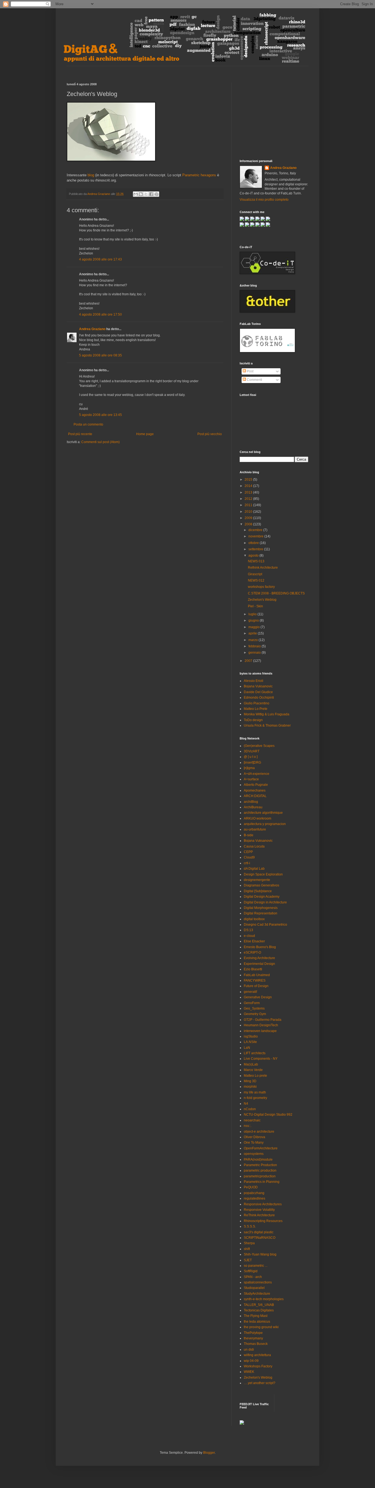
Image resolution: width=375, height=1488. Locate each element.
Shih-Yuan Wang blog (260, 1254)
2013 (249, 492)
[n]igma (249, 768)
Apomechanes (254, 790)
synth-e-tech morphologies (264, 1299)
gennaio (255, 652)
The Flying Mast (255, 1316)
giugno (254, 620)
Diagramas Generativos (261, 885)
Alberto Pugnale (256, 785)
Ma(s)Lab (251, 1064)
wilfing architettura (257, 1355)
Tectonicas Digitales (259, 1310)
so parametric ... (255, 1266)
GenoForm (252, 1003)
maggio (254, 627)
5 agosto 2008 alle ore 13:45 (100, 415)
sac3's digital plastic (258, 1232)
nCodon (250, 1109)
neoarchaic (252, 1120)
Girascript (255, 574)
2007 (249, 661)
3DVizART (251, 751)
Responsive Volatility (259, 1210)
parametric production (260, 1170)
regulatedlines (254, 1198)
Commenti (254, 380)
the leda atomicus (257, 1321)
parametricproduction (260, 1176)
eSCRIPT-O (252, 952)
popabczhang (254, 1193)
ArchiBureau (253, 807)
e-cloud (249, 936)
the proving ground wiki (261, 1327)
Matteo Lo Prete (255, 709)
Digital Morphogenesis (261, 908)
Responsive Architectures (263, 1204)
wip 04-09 (251, 1361)
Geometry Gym (255, 1014)
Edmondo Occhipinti (259, 697)
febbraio (255, 646)
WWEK (249, 1372)
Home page (145, 434)
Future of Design (256, 986)
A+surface (251, 779)
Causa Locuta (254, 846)
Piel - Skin (255, 606)
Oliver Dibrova (254, 1137)
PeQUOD (251, 1187)
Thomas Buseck (256, 1344)
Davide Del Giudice (258, 692)
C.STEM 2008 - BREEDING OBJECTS (276, 593)
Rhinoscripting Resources (263, 1221)
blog (91, 175)
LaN (247, 1048)
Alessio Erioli (253, 681)
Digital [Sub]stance (258, 891)
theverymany (253, 1338)
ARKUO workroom (257, 818)
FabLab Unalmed (257, 975)
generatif (250, 992)
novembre (256, 536)
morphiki (250, 1087)
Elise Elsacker (254, 941)
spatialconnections (258, 1282)
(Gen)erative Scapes (259, 746)
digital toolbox (254, 919)
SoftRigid (251, 1271)
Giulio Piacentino (256, 703)
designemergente (257, 880)
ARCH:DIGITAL (255, 796)
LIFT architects (254, 1053)
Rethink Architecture (263, 567)
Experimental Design (259, 964)
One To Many (254, 1142)
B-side (248, 835)
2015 (249, 479)
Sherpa (249, 1243)
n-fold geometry (255, 1098)
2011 (249, 505)
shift (247, 1249)
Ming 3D (250, 1081)
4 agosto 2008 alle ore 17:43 (100, 259)
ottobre (254, 543)
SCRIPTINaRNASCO (259, 1238)
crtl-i (247, 863)
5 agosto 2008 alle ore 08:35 (100, 355)
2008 (249, 524)
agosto (253, 555)
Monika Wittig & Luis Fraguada (266, 714)
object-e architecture (259, 1131)
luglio (253, 614)
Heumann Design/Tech (261, 1025)
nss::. (247, 1126)
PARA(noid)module (258, 1159)
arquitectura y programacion (265, 824)
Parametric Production (260, 1165)
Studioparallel (254, 1288)
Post (249, 371)
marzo (253, 640)
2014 (249, 486)
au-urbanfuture (255, 829)
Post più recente (80, 434)
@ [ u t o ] (251, 757)
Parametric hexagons (199, 175)
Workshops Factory (258, 1366)
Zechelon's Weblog (262, 600)
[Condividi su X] (146, 194)
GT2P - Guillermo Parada (262, 1020)
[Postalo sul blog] (141, 194)
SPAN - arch (253, 1277)
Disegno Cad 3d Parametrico (265, 924)
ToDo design (253, 720)
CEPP (248, 852)
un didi (249, 1349)
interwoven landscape (260, 1031)
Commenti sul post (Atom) (100, 442)
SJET (248, 1260)
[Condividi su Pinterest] (156, 194)
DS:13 (248, 930)
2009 (249, 518)
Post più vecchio (209, 434)
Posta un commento (88, 424)
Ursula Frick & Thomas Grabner (267, 725)
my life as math (255, 1092)
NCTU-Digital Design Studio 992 (268, 1114)
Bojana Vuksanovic (258, 686)
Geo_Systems (254, 1008)
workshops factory (261, 587)
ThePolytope (253, 1333)
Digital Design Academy (261, 897)
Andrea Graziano (92, 329)
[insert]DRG (252, 762)
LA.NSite (250, 1042)
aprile (253, 633)
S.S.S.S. (250, 1226)
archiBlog (251, 802)
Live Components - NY (261, 1059)
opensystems (254, 1154)
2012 (249, 499)
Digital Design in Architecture (265, 902)
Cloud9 (249, 857)
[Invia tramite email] (135, 194)
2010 (249, 512)
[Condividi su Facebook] (151, 194)
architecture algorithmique (263, 813)
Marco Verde (253, 1070)
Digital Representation (260, 913)
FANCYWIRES (254, 980)
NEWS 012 (256, 580)
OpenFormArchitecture (261, 1148)
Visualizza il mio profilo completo (264, 200)
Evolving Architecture (259, 958)
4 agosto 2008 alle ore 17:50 (100, 314)
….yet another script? (259, 1383)
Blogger (209, 1453)
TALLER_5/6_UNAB (259, 1305)
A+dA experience (256, 774)
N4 (246, 1104)
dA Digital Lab (254, 869)
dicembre (255, 530)
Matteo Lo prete (255, 1076)
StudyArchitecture (257, 1294)
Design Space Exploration (263, 874)
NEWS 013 (256, 561)
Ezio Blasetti (253, 969)
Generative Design (258, 997)
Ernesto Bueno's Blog (260, 947)
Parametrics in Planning (261, 1182)
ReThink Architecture (259, 1215)
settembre (256, 549)
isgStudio (251, 1036)
